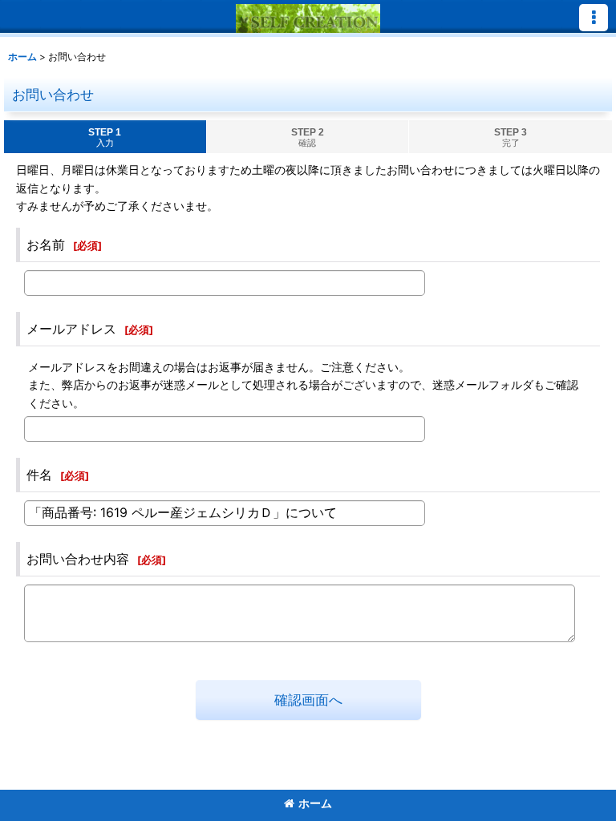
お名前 (45, 245)
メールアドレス (71, 329)
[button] (593, 17)
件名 (39, 475)
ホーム (315, 803)
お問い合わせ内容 (77, 559)
